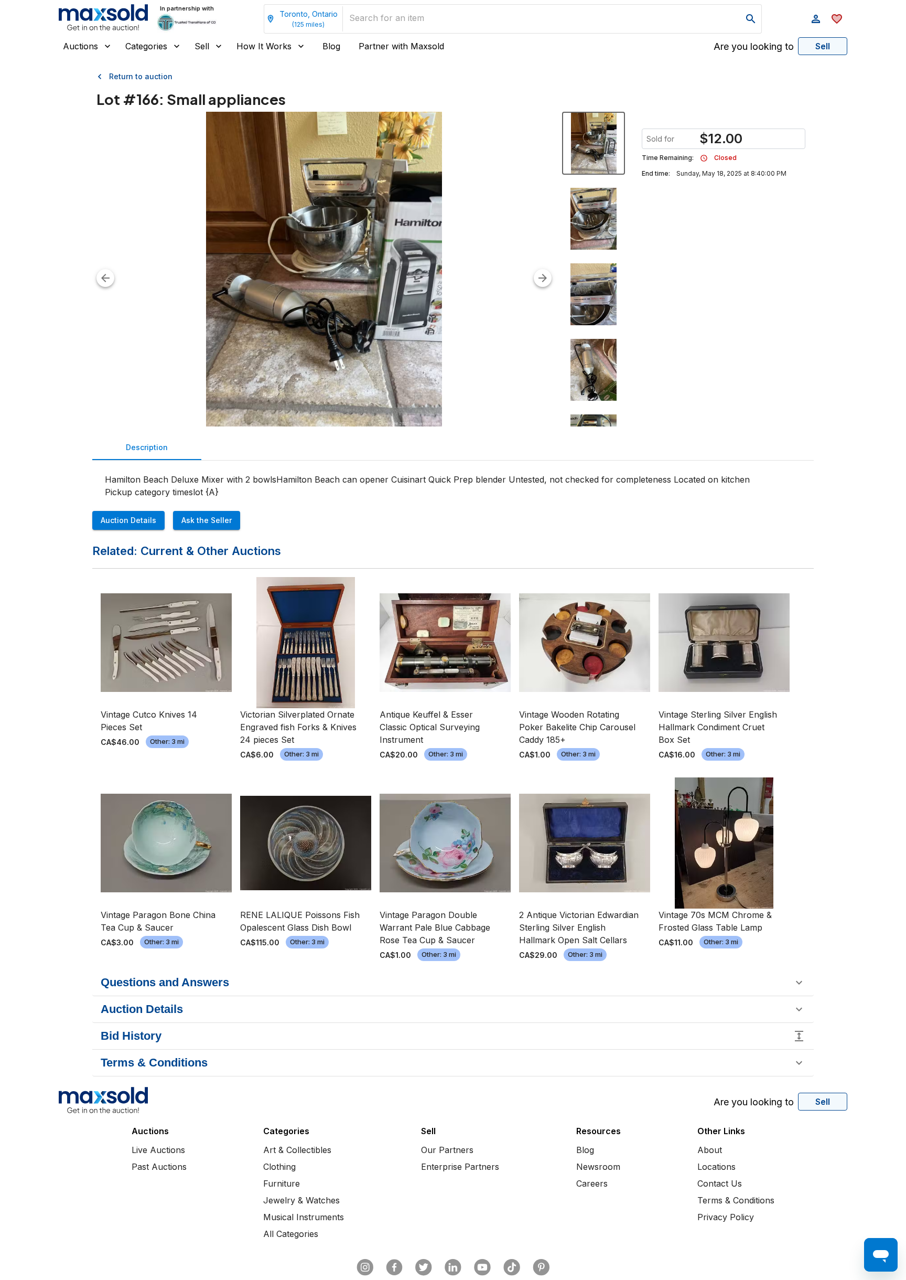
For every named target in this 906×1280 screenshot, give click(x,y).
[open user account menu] (815, 19)
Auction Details (128, 520)
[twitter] (423, 1267)
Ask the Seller (206, 520)
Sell (202, 46)
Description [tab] (147, 447)
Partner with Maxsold (401, 46)
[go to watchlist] (836, 19)
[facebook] (394, 1267)
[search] (750, 18)
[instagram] (365, 1267)
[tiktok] (511, 1267)
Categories (146, 46)
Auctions (80, 46)
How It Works (264, 46)
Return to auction (140, 76)
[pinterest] (541, 1267)
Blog (331, 46)
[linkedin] (453, 1267)
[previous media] (105, 278)
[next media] (543, 278)
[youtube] (482, 1267)
